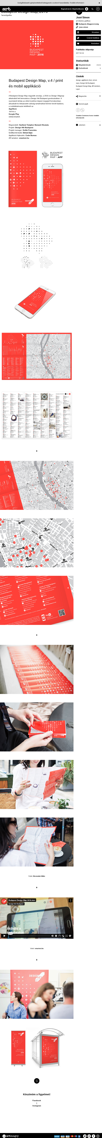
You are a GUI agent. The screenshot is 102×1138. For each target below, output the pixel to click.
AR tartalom (96, 86)
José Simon (83, 17)
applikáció (84, 80)
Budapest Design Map (83, 86)
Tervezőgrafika (6, 15)
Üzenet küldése (93, 38)
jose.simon (83, 27)
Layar (78, 89)
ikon (90, 80)
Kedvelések (83, 68)
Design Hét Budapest (87, 83)
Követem (95, 32)
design (78, 80)
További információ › (77, 3)
